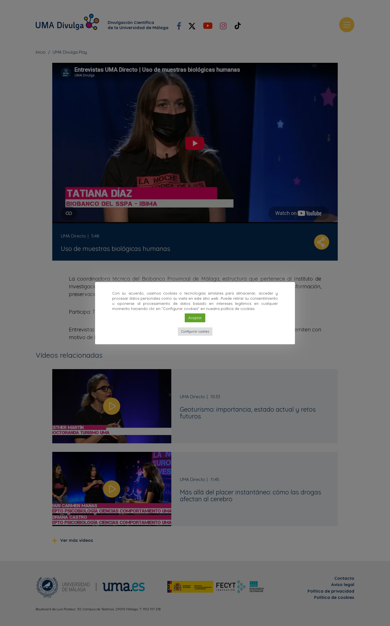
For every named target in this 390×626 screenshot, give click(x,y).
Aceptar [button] (195, 317)
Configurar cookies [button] (195, 331)
